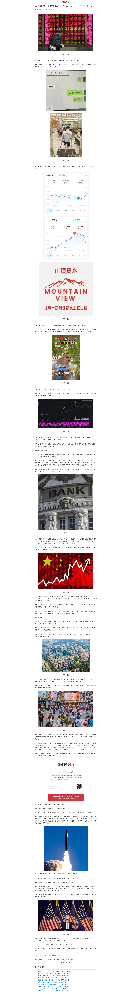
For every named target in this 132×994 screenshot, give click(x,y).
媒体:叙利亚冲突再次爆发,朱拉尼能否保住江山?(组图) (53, 973)
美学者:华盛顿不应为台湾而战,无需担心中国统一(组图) (53, 984)
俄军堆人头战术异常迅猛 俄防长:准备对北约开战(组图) (53, 976)
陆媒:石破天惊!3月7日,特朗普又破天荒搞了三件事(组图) (54, 978)
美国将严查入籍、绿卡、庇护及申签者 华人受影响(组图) (54, 971)
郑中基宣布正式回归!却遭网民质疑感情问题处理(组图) (53, 982)
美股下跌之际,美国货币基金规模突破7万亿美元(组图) (53, 988)
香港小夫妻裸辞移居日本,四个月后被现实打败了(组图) (53, 990)
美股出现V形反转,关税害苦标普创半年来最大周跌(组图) (53, 980)
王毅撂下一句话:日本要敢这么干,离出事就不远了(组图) (53, 986)
